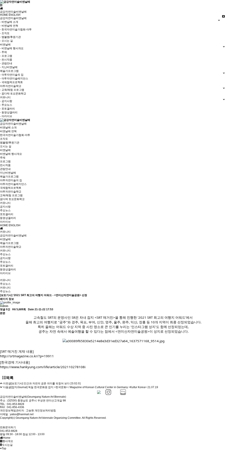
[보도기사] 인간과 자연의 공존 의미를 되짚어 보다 (40, 383)
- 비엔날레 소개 (9, 22)
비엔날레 (5, 150)
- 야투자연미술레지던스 (14, 78)
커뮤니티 (5, 202)
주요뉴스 (5, 210)
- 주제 (3, 52)
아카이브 (5, 221)
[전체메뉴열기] (1, 5)
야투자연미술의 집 (11, 180)
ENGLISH (14, 14)
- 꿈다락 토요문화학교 (13, 93)
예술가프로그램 (9, 176)
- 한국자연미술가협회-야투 (16, 29)
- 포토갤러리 (7, 108)
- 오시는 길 (6, 40)
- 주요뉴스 (6, 104)
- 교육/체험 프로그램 (12, 89)
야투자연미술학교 (10, 191)
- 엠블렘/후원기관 (10, 37)
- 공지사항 (6, 101)
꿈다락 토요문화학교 (12, 199)
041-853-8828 (8, 430)
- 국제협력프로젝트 (11, 82)
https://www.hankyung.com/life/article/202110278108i (43, 367)
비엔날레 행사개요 (11, 153)
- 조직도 (5, 33)
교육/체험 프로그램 (11, 195)
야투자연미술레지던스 (13, 184)
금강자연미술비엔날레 (13, 123)
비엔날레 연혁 (8, 131)
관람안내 (5, 169)
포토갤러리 (6, 214)
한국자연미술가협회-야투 (15, 135)
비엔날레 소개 (8, 127)
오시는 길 (5, 146)
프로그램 (5, 161)
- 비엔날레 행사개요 (11, 48)
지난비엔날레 (8, 172)
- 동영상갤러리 (9, 112)
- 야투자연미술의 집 (11, 74)
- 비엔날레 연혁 (9, 25)
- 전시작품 (6, 59)
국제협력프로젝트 (10, 187)
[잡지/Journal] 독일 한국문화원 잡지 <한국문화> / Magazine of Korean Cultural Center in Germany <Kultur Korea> (79, 387)
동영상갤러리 (8, 218)
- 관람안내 (6, 63)
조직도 (4, 138)
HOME (4, 14)
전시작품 (5, 165)
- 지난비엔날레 (9, 67)
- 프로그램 (6, 55)
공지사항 (5, 206)
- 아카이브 (6, 116)
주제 (2, 157)
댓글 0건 (5, 309)
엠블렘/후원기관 (9, 142)
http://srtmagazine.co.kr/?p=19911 (27, 356)
